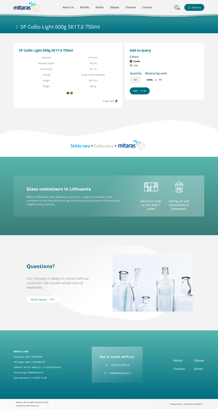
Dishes (100, 7)
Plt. (160, 79)
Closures (130, 7)
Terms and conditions (193, 404)
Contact (147, 7)
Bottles (84, 7)
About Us (68, 7)
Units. (150, 79)
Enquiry (196, 7)
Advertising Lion (32, 406)
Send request (39, 299)
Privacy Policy (175, 404)
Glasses (114, 7)
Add (135, 90)
